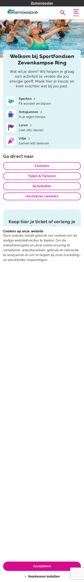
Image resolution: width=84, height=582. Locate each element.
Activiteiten (42, 186)
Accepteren (42, 566)
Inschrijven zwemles (41, 196)
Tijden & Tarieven (42, 176)
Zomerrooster (42, 3)
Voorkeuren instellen (44, 576)
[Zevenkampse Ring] (22, 12)
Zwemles (42, 166)
